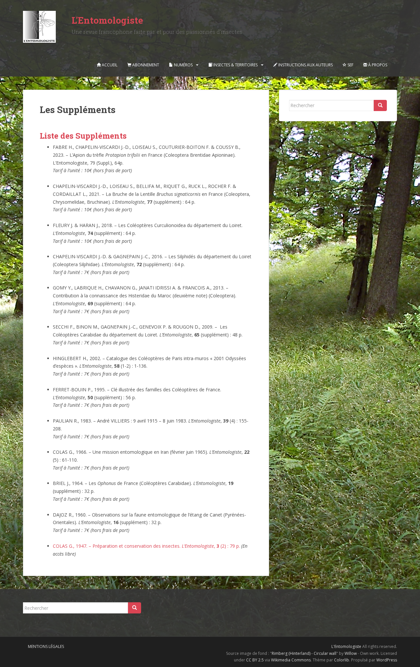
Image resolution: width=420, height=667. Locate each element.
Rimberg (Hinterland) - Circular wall (304, 653)
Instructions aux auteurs (305, 65)
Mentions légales (46, 646)
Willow (351, 653)
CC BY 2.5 (255, 660)
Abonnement (145, 65)
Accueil (109, 65)
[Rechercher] (380, 105)
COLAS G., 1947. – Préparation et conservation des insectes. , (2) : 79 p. (146, 546)
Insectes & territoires (235, 65)
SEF (349, 65)
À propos (377, 65)
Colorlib (341, 660)
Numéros (183, 65)
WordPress (386, 660)
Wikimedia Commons (291, 660)
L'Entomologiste (107, 20)
